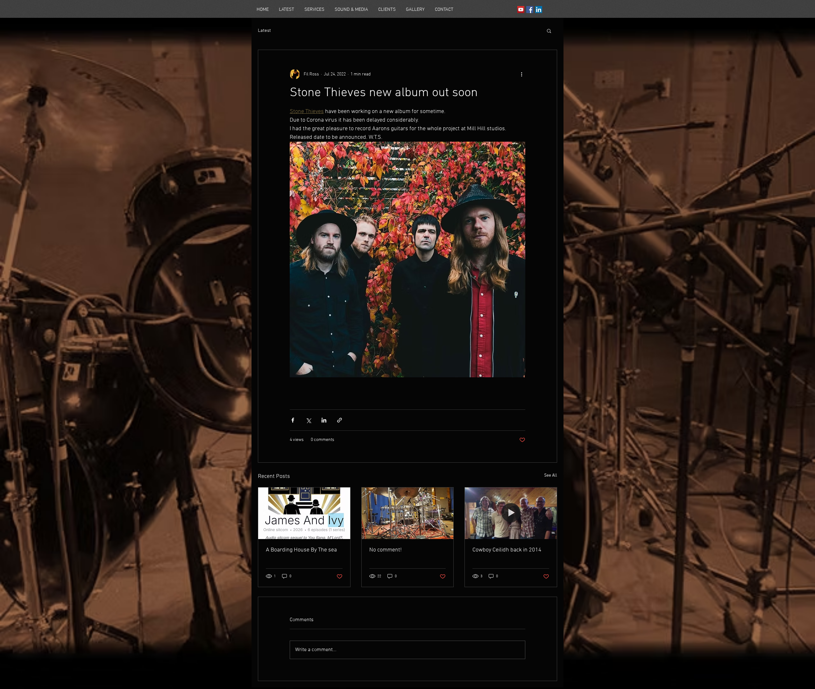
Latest (264, 30)
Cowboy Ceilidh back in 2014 (507, 550)
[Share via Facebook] (293, 420)
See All (550, 475)
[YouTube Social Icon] (520, 9)
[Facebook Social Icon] (529, 9)
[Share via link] (340, 420)
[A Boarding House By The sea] (304, 513)
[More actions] (521, 74)
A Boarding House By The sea (301, 550)
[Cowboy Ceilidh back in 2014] (511, 513)
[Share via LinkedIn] (324, 420)
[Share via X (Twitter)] (308, 420)
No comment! (385, 550)
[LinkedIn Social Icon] (538, 9)
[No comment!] (408, 513)
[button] (549, 30)
